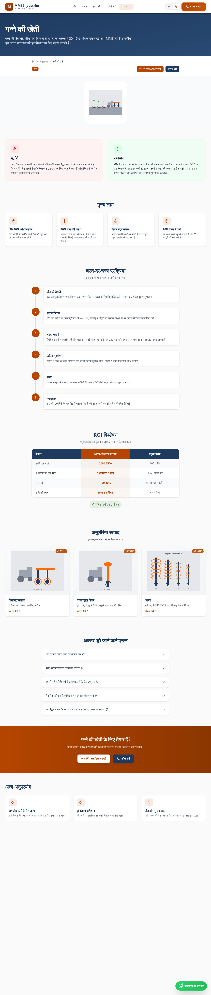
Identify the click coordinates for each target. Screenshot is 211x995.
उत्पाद (84, 6)
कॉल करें (125, 758)
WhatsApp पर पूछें (152, 68)
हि (176, 6)
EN (169, 6)
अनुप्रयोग (44, 61)
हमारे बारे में (97, 6)
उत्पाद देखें (172, 68)
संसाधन (124, 6)
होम (75, 6)
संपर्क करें (112, 6)
